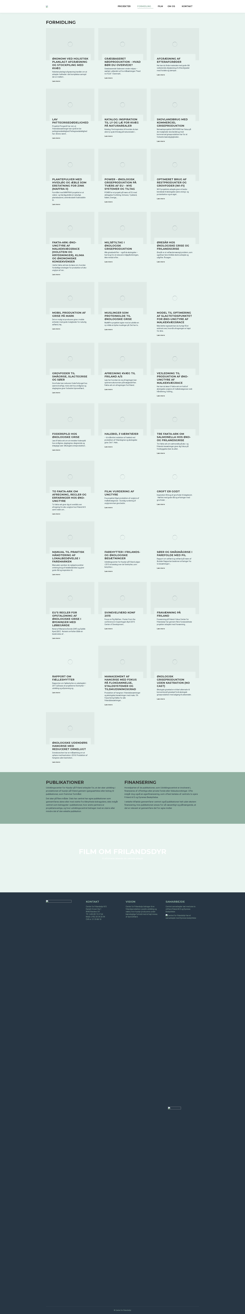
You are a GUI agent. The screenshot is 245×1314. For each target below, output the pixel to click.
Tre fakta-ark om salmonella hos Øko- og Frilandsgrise (174, 437)
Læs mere (56, 81)
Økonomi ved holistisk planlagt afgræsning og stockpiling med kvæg (70, 63)
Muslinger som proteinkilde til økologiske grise (118, 316)
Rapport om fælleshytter (63, 678)
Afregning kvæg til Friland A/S (120, 375)
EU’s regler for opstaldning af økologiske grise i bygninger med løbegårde (66, 619)
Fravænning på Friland (169, 614)
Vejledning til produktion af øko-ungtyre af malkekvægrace (172, 378)
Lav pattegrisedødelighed (70, 121)
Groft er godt (168, 491)
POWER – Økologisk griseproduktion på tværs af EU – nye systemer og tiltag (120, 184)
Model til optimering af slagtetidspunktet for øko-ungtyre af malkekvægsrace (174, 317)
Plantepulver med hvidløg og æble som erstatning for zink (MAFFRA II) (69, 184)
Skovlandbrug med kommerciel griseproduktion (172, 122)
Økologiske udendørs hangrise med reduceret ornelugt (69, 746)
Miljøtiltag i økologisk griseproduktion (118, 245)
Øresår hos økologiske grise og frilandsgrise (173, 245)
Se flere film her (122, 867)
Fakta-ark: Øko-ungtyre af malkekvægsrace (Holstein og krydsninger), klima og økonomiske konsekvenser (68, 252)
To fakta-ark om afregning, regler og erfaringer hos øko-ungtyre (69, 496)
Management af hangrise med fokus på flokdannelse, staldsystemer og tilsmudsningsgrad (121, 683)
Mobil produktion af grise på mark (69, 314)
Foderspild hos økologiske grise (65, 435)
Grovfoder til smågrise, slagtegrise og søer (69, 376)
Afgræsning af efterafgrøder (169, 60)
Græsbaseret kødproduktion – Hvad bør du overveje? (123, 62)
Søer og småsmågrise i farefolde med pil (174, 553)
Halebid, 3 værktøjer (121, 433)
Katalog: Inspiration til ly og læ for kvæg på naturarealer (122, 122)
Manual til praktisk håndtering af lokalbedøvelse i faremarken (68, 556)
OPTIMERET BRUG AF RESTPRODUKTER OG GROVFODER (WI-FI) (172, 182)
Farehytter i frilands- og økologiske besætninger (122, 555)
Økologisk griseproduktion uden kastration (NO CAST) (173, 681)
